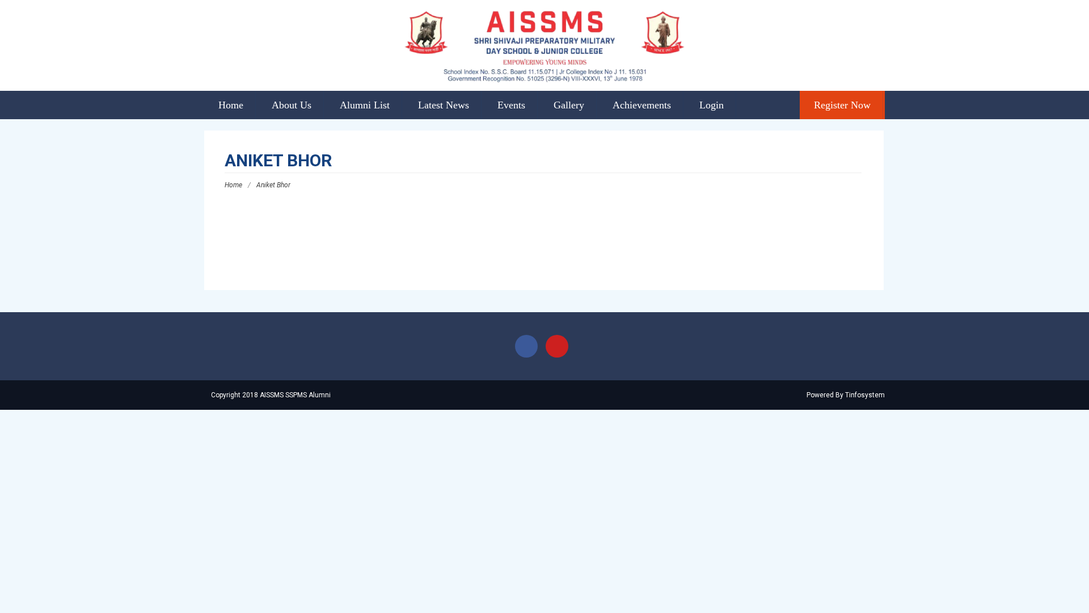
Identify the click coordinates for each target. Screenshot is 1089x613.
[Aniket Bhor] (255, 247)
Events (511, 105)
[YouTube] (557, 346)
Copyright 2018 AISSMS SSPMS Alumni (270, 395)
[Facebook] (526, 346)
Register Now (842, 105)
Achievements (642, 105)
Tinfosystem (865, 395)
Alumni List (365, 105)
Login (711, 105)
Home (230, 105)
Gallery (569, 105)
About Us (291, 105)
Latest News (443, 105)
